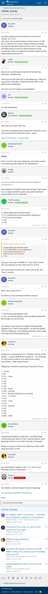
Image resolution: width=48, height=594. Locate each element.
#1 (46, 32)
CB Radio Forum (18, 532)
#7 (46, 209)
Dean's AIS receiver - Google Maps (15, 138)
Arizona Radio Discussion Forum (28, 520)
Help (36, 592)
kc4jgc (11, 169)
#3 (46, 103)
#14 (45, 484)
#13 (45, 463)
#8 (46, 239)
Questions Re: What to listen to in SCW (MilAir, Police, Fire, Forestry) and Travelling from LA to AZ (25, 551)
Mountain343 (10, 557)
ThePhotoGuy (14, 200)
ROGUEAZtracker (11, 520)
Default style (7, 588)
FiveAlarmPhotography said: (12, 244)
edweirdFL (9, 569)
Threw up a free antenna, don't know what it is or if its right (23, 528)
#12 (45, 433)
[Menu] (3, 3)
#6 (46, 178)
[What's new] (45, 3)
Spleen (11, 113)
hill (9, 95)
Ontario (17, 541)
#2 (46, 68)
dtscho (11, 475)
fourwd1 (6, 14)
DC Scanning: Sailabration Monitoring (16, 493)
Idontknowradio (15, 144)
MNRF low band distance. (17, 539)
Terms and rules (16, 592)
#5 (46, 152)
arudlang (9, 532)
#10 (45, 310)
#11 (45, 350)
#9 (46, 287)
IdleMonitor (10, 541)
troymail (12, 341)
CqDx (10, 59)
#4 (46, 122)
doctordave (13, 424)
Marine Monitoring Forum (22, 569)
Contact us (5, 592)
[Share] (42, 32)
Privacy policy (28, 592)
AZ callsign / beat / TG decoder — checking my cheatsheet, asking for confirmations (25, 516)
